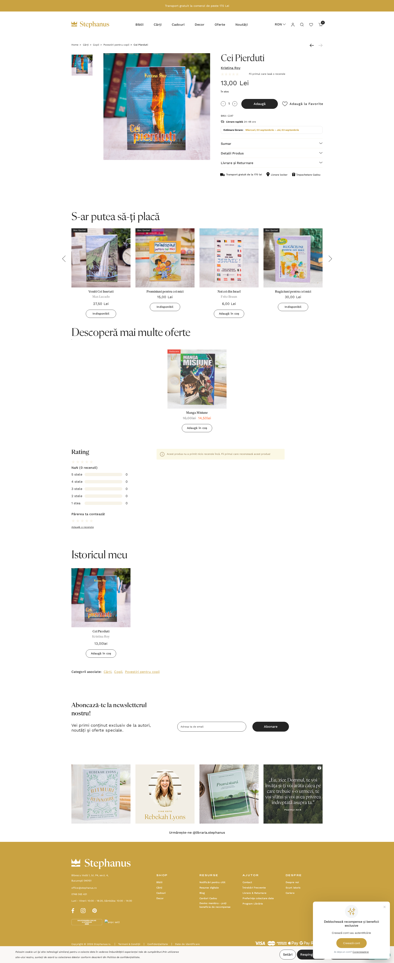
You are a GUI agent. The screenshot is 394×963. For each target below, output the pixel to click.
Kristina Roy (230, 68)
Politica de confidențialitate (123, 957)
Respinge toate (312, 954)
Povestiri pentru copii (142, 672)
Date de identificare (185, 944)
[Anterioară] (313, 45)
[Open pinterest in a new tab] (94, 910)
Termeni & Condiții (127, 944)
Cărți (108, 672)
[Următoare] (319, 45)
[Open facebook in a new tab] (72, 910)
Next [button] (330, 259)
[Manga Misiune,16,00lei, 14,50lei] (197, 379)
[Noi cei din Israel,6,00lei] (229, 257)
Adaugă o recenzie (82, 527)
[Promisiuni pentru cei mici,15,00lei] (165, 257)
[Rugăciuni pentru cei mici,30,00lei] (293, 257)
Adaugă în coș (229, 313)
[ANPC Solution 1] (87, 921)
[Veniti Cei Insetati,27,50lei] (101, 257)
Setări (287, 954)
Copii (118, 672)
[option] (197, 392)
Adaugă (260, 104)
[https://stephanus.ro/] (94, 24)
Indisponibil (101, 313)
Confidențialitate (156, 944)
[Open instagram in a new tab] (83, 910)
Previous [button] (64, 259)
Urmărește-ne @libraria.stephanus (197, 832)
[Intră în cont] (292, 24)
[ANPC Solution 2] (120, 921)
